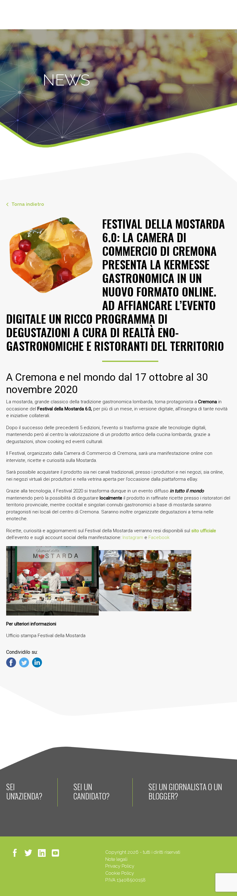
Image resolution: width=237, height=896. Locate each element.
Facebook (158, 537)
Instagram (133, 537)
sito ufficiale (203, 530)
